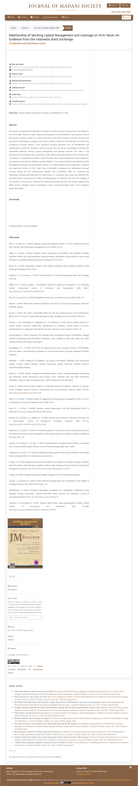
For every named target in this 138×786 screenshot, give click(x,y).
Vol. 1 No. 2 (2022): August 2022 (46, 28)
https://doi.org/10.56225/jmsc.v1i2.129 (28, 44)
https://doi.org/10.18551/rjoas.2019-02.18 (25, 393)
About (66, 17)
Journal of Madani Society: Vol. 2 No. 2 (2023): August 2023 (96, 694)
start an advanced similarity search (34, 757)
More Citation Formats (18, 617)
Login (126, 5)
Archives (35, 17)
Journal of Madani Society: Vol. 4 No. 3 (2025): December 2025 (39, 715)
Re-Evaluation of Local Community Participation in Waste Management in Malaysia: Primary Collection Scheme (83, 713)
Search (127, 17)
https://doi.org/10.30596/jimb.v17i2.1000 (54, 469)
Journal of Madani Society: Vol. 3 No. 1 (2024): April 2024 (101, 710)
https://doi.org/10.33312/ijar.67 (46, 497)
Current (23, 17)
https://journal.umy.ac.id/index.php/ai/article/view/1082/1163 (32, 510)
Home (11, 17)
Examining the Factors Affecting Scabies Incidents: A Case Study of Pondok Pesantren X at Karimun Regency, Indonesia (71, 709)
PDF (13, 576)
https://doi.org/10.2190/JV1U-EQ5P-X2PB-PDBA (27, 424)
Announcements (51, 17)
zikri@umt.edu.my (83, 774)
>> (15, 751)
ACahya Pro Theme (86, 783)
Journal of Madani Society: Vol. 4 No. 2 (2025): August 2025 (94, 705)
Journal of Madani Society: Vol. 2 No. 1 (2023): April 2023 (100, 740)
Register (114, 5)
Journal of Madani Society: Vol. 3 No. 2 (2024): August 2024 (53, 699)
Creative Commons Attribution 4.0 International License (25, 670)
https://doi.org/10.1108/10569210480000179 (26, 291)
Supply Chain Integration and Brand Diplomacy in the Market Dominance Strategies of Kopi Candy (69, 704)
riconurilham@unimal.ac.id (22, 70)
